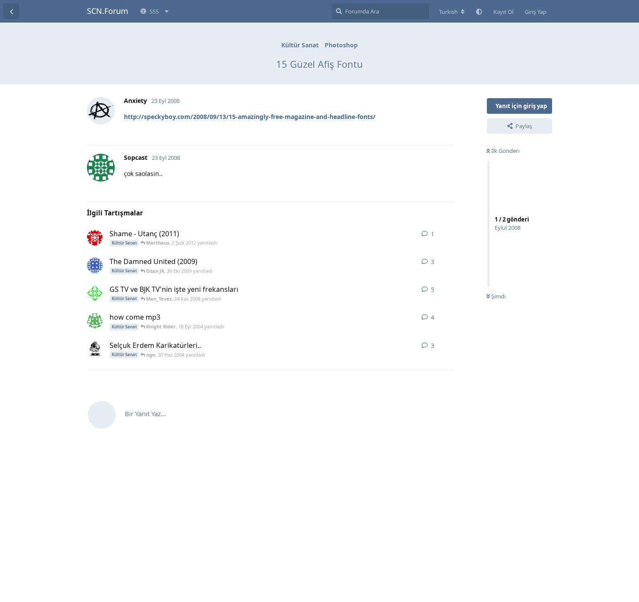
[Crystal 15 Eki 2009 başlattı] (95, 265)
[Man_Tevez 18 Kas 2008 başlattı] (95, 293)
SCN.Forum (107, 11)
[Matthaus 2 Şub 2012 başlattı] (95, 237)
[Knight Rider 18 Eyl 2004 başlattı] (95, 321)
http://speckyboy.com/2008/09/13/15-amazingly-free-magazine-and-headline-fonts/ (250, 116)
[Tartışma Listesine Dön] (11, 11)
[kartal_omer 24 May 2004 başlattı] (95, 349)
